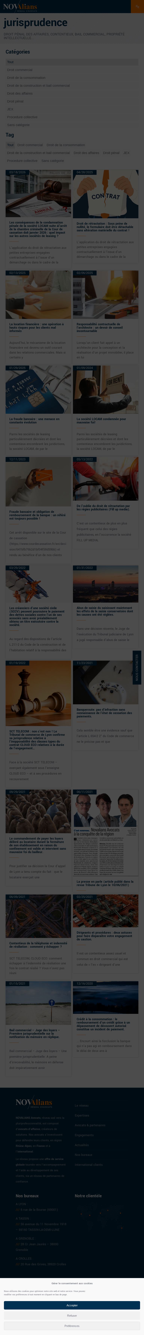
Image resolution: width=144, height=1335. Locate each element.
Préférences (72, 1326)
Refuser (72, 1315)
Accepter (72, 1305)
